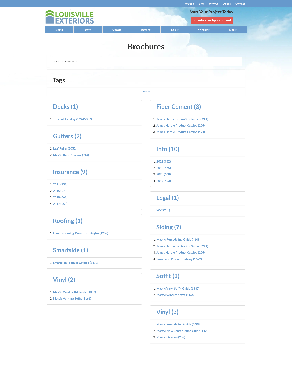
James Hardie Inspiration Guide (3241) (182, 119)
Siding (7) (168, 227)
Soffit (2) (167, 276)
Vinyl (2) (64, 280)
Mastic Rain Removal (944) (71, 155)
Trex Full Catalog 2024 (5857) (72, 119)
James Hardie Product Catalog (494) (180, 132)
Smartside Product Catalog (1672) (179, 259)
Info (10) (167, 149)
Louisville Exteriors (75, 16)
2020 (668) (163, 174)
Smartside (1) (70, 250)
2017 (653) (163, 181)
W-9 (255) (163, 210)
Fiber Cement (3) (178, 107)
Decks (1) (65, 107)
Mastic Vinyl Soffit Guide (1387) (177, 288)
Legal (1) (167, 198)
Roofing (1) (67, 221)
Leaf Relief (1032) (64, 148)
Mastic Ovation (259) (170, 337)
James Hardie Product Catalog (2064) (181, 125)
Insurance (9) (70, 172)
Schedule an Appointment (212, 20)
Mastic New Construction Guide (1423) (182, 331)
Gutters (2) (67, 136)
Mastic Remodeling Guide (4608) (178, 239)
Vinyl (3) (167, 312)
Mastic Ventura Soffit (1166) (175, 295)
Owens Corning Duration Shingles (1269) (80, 233)
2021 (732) (163, 161)
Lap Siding (146, 91)
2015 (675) (163, 168)
